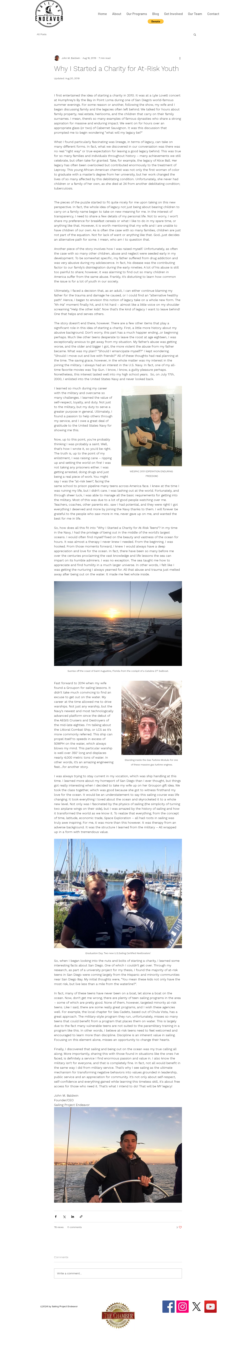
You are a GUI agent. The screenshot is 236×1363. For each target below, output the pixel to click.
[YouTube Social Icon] (210, 1306)
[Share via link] (81, 1216)
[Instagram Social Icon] (182, 1306)
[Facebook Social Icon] (168, 1306)
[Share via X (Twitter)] (64, 1216)
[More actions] (180, 58)
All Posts (41, 34)
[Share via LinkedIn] (72, 1216)
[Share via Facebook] (55, 1216)
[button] (156, 21)
